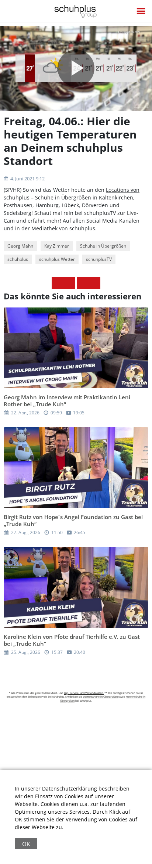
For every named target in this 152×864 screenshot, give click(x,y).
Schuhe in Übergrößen (103, 246)
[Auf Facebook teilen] (57, 283)
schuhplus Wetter (57, 259)
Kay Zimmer (56, 246)
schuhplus (17, 259)
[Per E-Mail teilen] (94, 283)
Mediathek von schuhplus (63, 228)
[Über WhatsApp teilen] (83, 283)
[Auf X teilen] (69, 283)
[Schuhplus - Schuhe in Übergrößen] (76, 11)
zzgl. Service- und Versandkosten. (84, 693)
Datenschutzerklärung (69, 788)
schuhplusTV (99, 259)
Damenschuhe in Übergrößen (100, 696)
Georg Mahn (20, 246)
